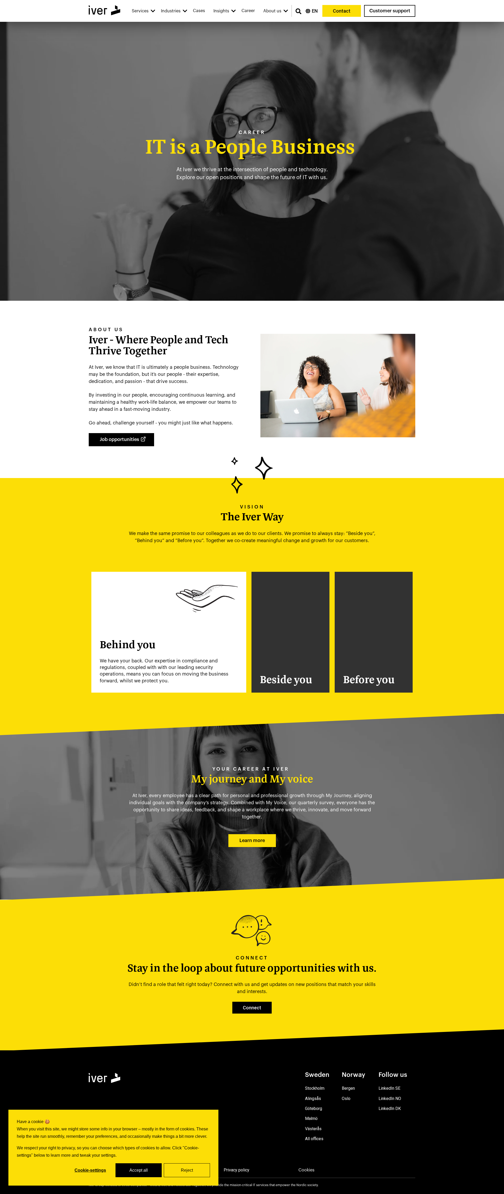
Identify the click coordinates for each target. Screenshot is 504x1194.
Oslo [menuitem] (346, 1098)
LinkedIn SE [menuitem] (389, 1088)
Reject (187, 1170)
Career (248, 11)
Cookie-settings (90, 1170)
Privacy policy (236, 1169)
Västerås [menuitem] (313, 1128)
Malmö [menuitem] (311, 1118)
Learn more (252, 840)
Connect (252, 1007)
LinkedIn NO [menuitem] (390, 1098)
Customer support (389, 10)
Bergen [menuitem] (348, 1088)
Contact (341, 11)
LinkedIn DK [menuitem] (390, 1108)
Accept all (138, 1170)
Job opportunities (119, 439)
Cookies (306, 1170)
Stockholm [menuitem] (314, 1088)
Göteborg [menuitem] (313, 1108)
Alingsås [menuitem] (313, 1098)
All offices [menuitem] (314, 1138)
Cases (199, 11)
